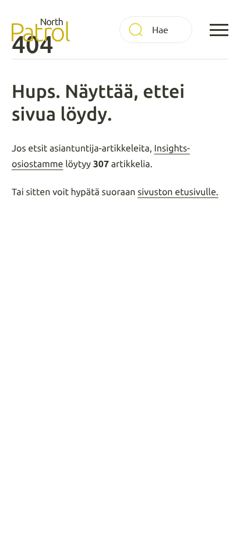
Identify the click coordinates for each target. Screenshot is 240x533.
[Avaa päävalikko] (219, 30)
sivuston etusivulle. (177, 192)
